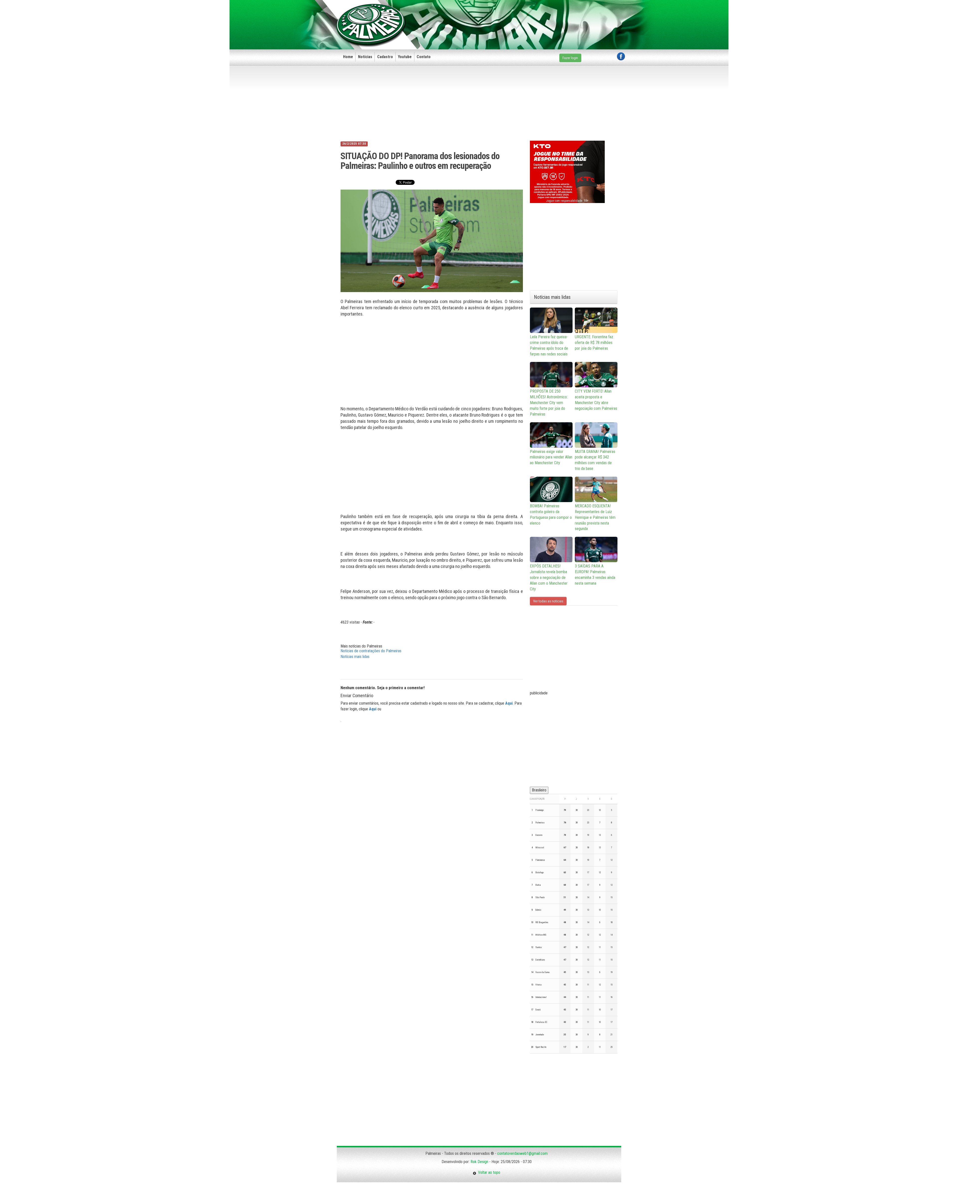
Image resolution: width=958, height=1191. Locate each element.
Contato (424, 56)
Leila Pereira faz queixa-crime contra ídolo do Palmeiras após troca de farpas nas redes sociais (549, 345)
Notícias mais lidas (355, 656)
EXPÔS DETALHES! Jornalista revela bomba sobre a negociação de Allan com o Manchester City (549, 577)
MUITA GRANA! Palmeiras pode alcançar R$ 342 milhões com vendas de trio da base (595, 460)
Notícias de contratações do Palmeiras (371, 651)
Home (348, 56)
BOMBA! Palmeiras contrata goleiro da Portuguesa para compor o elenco (551, 515)
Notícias (365, 56)
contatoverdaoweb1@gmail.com (522, 1153)
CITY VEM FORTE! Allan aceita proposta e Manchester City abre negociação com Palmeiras (596, 400)
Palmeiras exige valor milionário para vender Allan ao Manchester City (551, 457)
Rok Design (479, 1161)
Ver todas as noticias (548, 601)
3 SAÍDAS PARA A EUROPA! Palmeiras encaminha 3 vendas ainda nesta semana (595, 575)
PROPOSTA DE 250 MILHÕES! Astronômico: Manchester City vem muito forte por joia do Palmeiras (549, 402)
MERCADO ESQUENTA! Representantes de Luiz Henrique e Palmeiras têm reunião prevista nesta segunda (595, 517)
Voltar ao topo (488, 1172)
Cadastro (385, 56)
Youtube (405, 56)
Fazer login (570, 58)
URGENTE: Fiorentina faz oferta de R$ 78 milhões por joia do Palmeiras (594, 342)
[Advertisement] (534, 16)
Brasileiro (539, 790)
